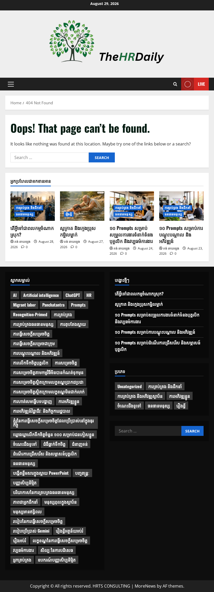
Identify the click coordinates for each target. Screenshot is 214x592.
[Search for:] (49, 157)
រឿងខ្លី (69, 214)
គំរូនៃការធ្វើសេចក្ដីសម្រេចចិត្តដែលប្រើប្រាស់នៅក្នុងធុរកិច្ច (53, 422)
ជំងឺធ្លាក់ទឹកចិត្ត (54, 444)
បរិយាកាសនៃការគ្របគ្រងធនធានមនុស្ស (43, 492)
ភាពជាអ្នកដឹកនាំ (25, 502)
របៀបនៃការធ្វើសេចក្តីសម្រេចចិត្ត (38, 521)
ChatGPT (73, 295)
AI (15, 295)
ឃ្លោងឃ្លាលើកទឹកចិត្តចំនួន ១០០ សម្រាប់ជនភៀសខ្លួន (53, 434)
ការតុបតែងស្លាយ (73, 324)
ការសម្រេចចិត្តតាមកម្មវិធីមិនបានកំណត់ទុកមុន (48, 372)
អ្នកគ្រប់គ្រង (22, 560)
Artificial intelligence (41, 295)
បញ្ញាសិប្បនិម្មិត (25, 482)
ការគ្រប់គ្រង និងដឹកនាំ (29, 207)
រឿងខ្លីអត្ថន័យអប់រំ (69, 531)
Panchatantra (53, 305)
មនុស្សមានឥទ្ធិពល (27, 511)
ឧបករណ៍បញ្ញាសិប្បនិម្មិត (57, 560)
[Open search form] (175, 84)
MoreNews (145, 586)
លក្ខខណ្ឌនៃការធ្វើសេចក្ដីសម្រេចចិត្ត (60, 540)
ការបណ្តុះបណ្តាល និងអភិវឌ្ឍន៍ (36, 353)
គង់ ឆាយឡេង (22, 241)
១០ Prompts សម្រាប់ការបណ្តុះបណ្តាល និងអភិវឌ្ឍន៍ (181, 234)
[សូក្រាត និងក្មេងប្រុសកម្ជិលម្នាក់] (82, 206)
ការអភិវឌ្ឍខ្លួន (68, 401)
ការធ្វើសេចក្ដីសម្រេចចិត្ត (31, 334)
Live (201, 84)
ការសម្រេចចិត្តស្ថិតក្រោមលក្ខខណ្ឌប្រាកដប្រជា (48, 382)
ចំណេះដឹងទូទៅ (25, 444)
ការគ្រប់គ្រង (63, 314)
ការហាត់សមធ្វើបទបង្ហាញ (32, 401)
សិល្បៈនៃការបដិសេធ (56, 550)
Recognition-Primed (30, 314)
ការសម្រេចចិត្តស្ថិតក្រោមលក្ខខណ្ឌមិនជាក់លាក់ (49, 391)
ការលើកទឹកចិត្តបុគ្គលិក (30, 362)
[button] (10, 84)
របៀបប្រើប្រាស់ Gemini (31, 531)
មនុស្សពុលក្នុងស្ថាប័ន (60, 502)
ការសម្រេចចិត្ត (66, 362)
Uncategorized (129, 386)
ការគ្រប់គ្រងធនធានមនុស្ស (33, 324)
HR (89, 295)
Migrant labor (24, 305)
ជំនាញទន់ (80, 444)
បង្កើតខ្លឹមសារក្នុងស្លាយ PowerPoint (41, 473)
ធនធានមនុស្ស (24, 214)
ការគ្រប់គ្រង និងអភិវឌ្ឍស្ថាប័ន (140, 396)
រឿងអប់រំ (19, 540)
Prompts (78, 305)
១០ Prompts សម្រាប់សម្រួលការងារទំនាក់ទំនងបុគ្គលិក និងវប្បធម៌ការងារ (131, 234)
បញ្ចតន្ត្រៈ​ (82, 473)
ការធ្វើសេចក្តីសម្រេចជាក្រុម (34, 343)
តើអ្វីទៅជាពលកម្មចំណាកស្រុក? (32, 231)
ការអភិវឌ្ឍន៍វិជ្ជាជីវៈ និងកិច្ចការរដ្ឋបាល (41, 411)
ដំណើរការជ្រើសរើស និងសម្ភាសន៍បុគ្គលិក (45, 453)
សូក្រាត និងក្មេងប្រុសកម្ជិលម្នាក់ (78, 231)
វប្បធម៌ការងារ (23, 550)
